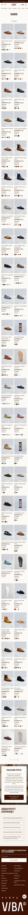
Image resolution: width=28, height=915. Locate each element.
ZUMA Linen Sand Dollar (7, 216)
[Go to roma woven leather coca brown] (7, 737)
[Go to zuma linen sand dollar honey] (7, 206)
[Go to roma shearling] (20, 707)
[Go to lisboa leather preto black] (7, 707)
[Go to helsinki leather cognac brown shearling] (7, 678)
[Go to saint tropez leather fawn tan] (7, 236)
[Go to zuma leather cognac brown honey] (7, 90)
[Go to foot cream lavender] (20, 503)
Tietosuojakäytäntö (18, 868)
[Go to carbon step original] (7, 591)
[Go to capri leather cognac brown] (7, 356)
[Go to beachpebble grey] (20, 296)
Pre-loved (3, 878)
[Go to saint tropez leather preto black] (20, 206)
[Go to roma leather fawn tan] (20, 31)
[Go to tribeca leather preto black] (7, 503)
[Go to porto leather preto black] (20, 591)
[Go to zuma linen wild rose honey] (7, 386)
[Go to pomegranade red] (20, 415)
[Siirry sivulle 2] (17, 760)
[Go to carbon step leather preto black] (20, 562)
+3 (11, 224)
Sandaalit (3, 885)
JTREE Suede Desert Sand (7, 456)
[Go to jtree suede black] (20, 678)
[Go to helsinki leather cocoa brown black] (7, 177)
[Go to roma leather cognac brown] (7, 31)
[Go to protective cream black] (20, 446)
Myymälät (3, 865)
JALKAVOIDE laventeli (19, 513)
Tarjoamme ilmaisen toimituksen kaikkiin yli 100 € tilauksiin (14, 1)
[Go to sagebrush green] (7, 415)
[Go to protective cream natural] (20, 327)
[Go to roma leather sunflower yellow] (7, 119)
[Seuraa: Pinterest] (13, 898)
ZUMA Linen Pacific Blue (7, 306)
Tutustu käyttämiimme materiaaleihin (14, 797)
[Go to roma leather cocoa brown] (20, 60)
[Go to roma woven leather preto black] (20, 386)
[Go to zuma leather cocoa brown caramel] (20, 90)
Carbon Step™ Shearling (20, 746)
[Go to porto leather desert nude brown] (20, 620)
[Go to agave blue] (7, 562)
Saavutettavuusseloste (19, 885)
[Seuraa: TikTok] (17, 898)
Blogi (2, 875)
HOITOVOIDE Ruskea (19, 337)
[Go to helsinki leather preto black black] (20, 177)
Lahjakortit (3, 870)
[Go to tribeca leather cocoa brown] (7, 649)
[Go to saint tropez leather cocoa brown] (20, 236)
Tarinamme (4, 868)
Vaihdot (16, 873)
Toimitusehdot (17, 865)
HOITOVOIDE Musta (19, 456)
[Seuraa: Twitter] (6, 898)
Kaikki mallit (4, 880)
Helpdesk (16, 878)
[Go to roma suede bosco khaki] (7, 474)
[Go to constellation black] (7, 265)
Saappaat (3, 890)
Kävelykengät (4, 888)
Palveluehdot (17, 870)
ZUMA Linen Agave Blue (7, 571)
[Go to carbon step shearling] (20, 737)
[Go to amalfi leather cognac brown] (20, 532)
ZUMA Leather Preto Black (20, 128)
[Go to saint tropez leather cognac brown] (7, 148)
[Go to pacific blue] (7, 296)
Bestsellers (4, 883)
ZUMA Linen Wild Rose (6, 395)
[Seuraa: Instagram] (10, 898)
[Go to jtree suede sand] (7, 446)
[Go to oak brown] (20, 265)
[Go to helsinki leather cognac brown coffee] (20, 148)
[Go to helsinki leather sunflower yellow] (7, 620)
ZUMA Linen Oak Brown (19, 275)
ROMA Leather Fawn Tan (20, 41)
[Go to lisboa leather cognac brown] (20, 649)
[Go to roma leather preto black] (7, 60)
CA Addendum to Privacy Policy (20, 881)
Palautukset (16, 875)
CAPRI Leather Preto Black (7, 542)
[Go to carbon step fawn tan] (20, 356)
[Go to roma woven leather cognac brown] (7, 327)
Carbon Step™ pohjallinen (7, 873)
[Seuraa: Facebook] (2, 898)
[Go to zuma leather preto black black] (20, 119)
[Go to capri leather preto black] (7, 532)
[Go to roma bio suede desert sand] (20, 474)
